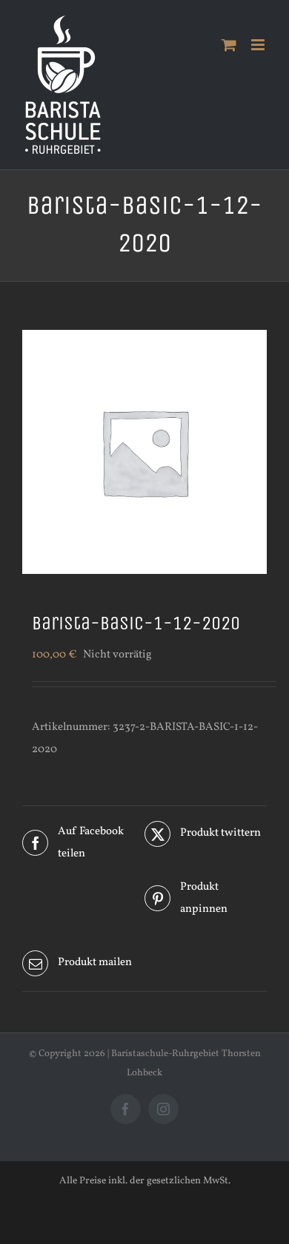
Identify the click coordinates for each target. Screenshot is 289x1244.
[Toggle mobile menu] (259, 45)
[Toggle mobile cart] (229, 45)
